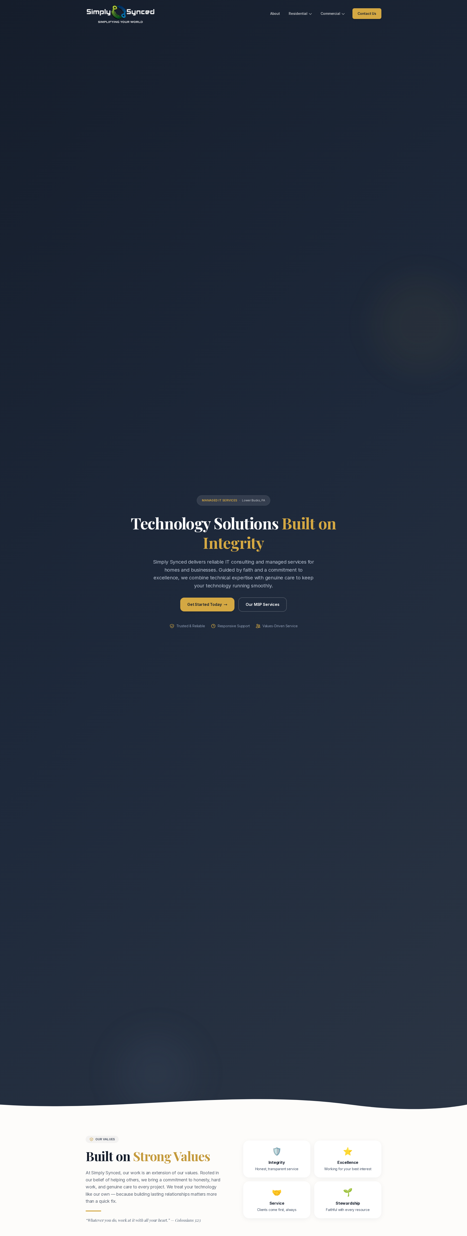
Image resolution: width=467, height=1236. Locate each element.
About (275, 13)
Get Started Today (204, 604)
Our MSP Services (262, 604)
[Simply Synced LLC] (120, 13)
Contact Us (367, 13)
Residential (298, 13)
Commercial (330, 13)
